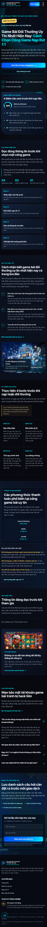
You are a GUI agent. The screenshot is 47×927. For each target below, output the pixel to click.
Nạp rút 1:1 (5, 890)
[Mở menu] (43, 4)
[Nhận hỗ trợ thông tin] (5, 915)
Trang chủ (5, 883)
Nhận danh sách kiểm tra (23, 839)
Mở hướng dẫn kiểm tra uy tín (13, 337)
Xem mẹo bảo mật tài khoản (15, 670)
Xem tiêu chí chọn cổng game (23, 65)
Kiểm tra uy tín (7, 886)
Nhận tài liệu (34, 4)
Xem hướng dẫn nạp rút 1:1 (14, 579)
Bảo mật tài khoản (8, 893)
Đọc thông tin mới (23, 71)
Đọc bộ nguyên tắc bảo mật (12, 711)
